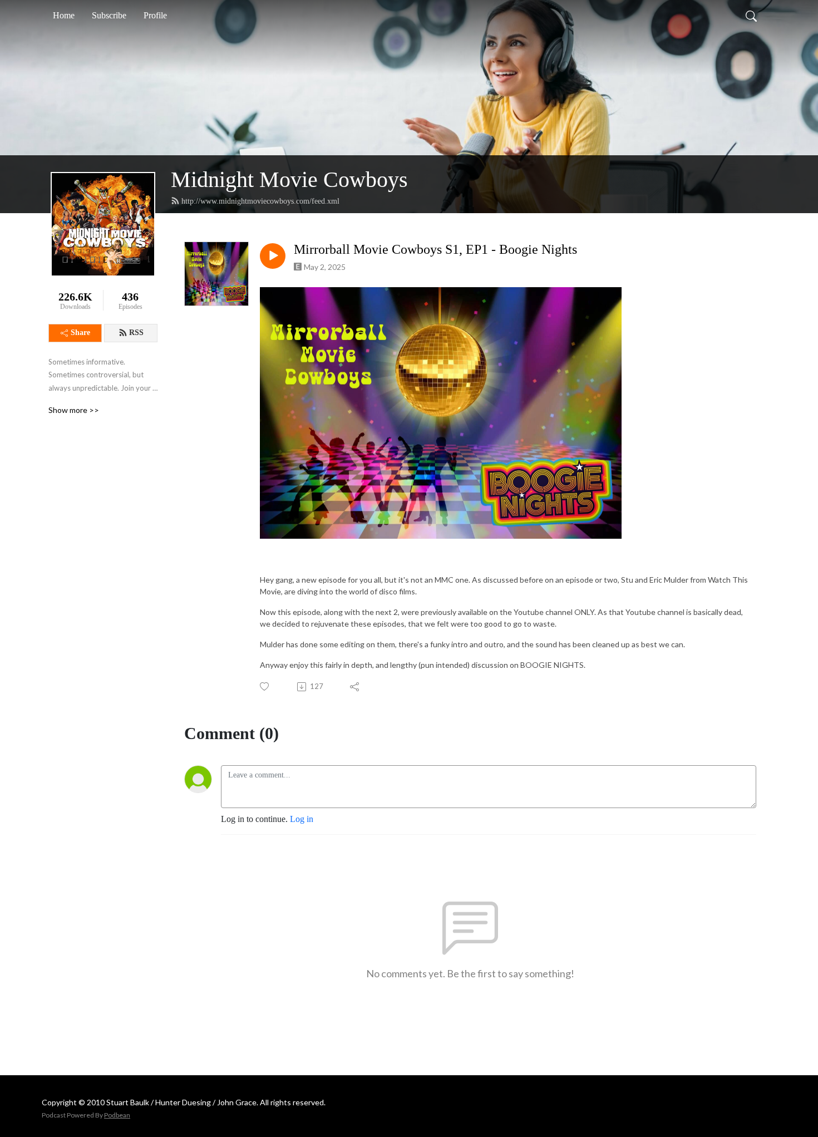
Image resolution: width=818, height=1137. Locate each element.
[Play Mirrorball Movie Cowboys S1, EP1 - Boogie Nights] (272, 256)
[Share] (355, 686)
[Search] (751, 15)
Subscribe (109, 15)
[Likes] (265, 686)
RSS (136, 332)
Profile (155, 15)
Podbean (117, 1115)
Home (64, 15)
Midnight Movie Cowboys (289, 179)
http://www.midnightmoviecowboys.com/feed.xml (260, 201)
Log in (301, 819)
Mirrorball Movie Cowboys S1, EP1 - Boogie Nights (435, 249)
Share (80, 332)
